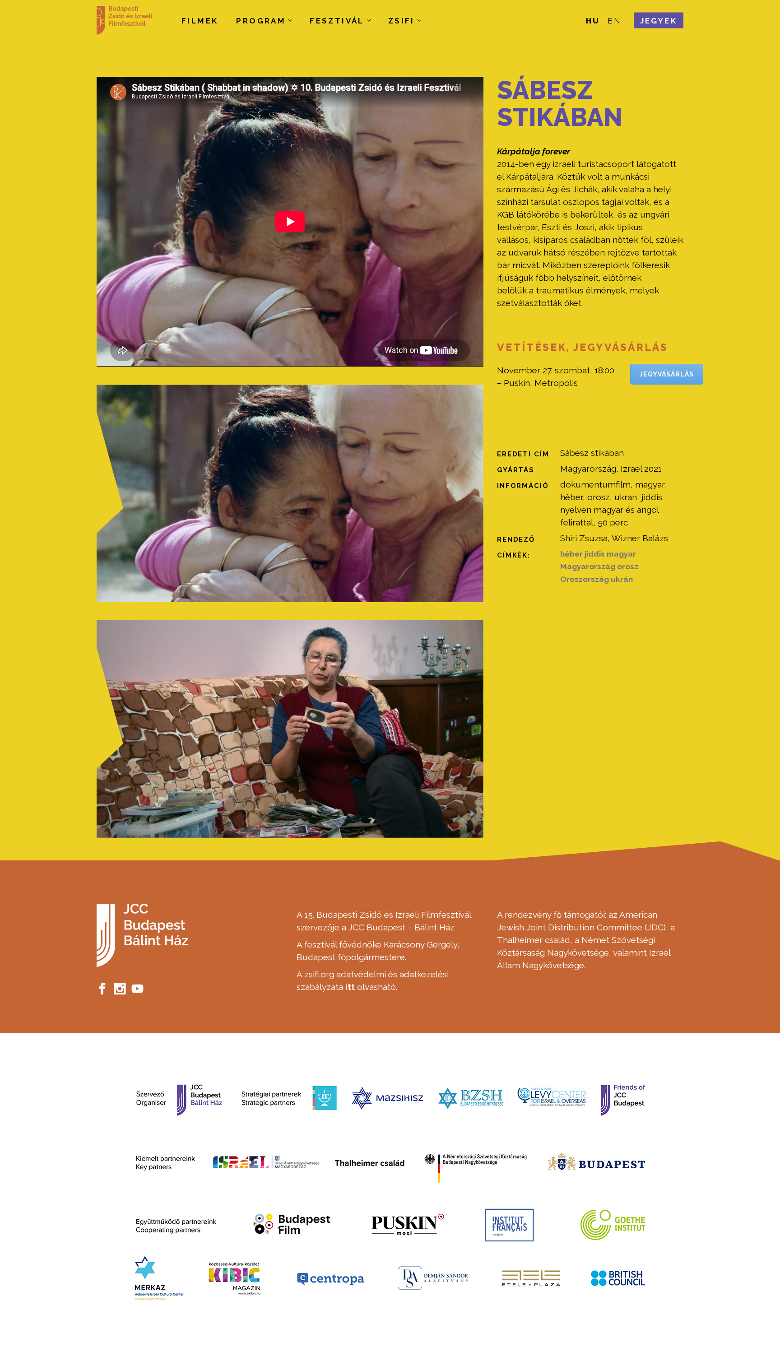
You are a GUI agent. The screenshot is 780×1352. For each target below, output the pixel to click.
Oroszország (584, 579)
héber (571, 553)
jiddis (595, 553)
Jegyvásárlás (667, 374)
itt (350, 987)
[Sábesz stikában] (290, 493)
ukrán (622, 579)
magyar (621, 553)
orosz (627, 566)
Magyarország (587, 566)
